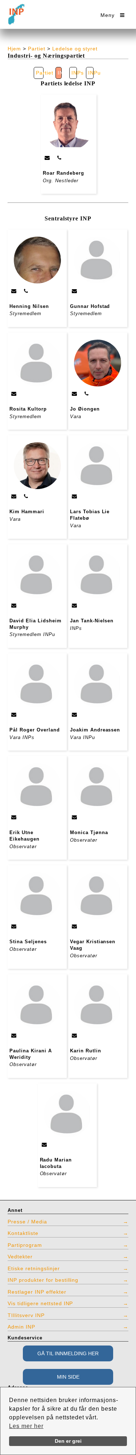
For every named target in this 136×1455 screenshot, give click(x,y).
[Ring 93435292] (59, 157)
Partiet (36, 49)
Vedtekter (20, 1256)
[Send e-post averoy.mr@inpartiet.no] (74, 926)
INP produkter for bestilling (43, 1280)
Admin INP (21, 1327)
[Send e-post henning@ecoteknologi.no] (13, 291)
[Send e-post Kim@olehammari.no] (13, 496)
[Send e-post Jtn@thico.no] (74, 605)
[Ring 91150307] (26, 496)
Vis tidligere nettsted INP (40, 1303)
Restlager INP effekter (37, 1292)
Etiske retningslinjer (34, 1268)
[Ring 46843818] (26, 291)
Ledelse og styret (75, 49)
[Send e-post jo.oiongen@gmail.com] (74, 393)
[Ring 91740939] (87, 393)
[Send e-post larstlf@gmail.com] (74, 496)
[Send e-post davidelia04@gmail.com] (13, 605)
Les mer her (26, 1426)
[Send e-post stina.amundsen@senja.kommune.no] (13, 926)
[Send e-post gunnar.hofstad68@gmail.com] (74, 291)
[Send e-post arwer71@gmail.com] (13, 1035)
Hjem (14, 49)
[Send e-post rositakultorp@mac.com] (13, 393)
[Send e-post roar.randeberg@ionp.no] (47, 157)
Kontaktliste (23, 1233)
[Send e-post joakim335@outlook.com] (74, 714)
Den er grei (68, 1441)
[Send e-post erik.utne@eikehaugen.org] (13, 817)
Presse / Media (27, 1222)
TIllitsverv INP (26, 1315)
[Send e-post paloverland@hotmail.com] (13, 714)
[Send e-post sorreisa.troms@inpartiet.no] (44, 1144)
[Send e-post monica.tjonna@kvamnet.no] (74, 817)
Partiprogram (25, 1245)
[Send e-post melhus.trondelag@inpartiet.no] (74, 1035)
